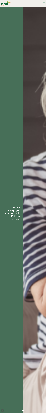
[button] (2, 410)
